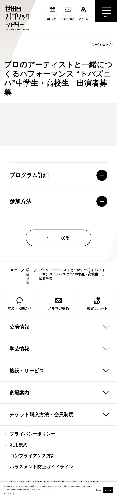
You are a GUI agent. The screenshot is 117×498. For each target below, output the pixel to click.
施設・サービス (27, 370)
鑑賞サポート (97, 308)
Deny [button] (98, 490)
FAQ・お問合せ (20, 308)
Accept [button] (108, 490)
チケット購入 (68, 19)
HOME (15, 270)
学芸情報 (19, 348)
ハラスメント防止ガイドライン (42, 467)
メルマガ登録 (58, 308)
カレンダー (52, 19)
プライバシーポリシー (32, 434)
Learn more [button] (9, 494)
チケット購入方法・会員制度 (42, 414)
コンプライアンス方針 (32, 456)
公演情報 (19, 327)
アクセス (83, 19)
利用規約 (19, 445)
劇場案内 (19, 392)
